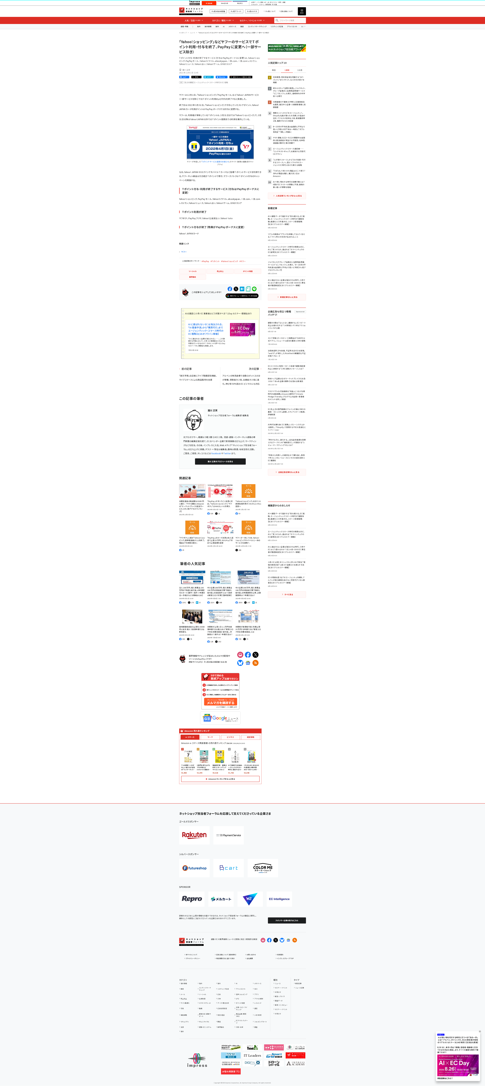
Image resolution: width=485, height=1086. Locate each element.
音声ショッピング (241, 994)
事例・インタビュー (281, 1005)
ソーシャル (202, 994)
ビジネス (230, 737)
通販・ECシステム (205, 1027)
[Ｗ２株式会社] (250, 899)
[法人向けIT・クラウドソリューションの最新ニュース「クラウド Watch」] (231, 1056)
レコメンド (257, 1003)
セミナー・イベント (281, 988)
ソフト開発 (259, 2)
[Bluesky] (282, 940)
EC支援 (274, 4)
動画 (200, 1008)
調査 (255, 1027)
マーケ (210, 737)
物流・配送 (221, 1015)
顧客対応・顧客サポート (205, 1015)
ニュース (192, 33)
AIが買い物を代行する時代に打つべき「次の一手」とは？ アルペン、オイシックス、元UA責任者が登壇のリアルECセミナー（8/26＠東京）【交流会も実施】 (458, 1040)
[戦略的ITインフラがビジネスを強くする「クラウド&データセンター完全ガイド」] (231, 1048)
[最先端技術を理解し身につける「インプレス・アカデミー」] (295, 1064)
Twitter (227, 453)
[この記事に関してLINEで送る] (254, 289)
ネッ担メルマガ (252, 11)
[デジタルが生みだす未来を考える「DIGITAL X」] (252, 1064)
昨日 (274, 70)
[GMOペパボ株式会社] (263, 868)
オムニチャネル (204, 1021)
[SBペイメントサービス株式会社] (228, 835)
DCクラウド (274, 2)
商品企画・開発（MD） (241, 1015)
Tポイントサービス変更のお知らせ (215, 161)
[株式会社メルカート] (221, 899)
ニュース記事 (299, 988)
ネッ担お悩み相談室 (218, 11)
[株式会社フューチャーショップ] (194, 868)
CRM (219, 999)
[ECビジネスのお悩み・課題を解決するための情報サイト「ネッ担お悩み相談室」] (231, 1072)
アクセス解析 (258, 999)
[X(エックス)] (255, 655)
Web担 (224, 661)
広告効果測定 (222, 1008)
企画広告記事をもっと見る (288, 472)
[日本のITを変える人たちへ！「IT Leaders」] (252, 1056)
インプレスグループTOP (285, 958)
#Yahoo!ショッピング (229, 261)
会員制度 (202, 999)
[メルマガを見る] (263, 940)
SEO (255, 989)
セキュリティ (185, 1021)
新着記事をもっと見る (288, 297)
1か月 (299, 70)
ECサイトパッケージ (242, 1021)
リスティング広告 (277, 26)
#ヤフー (243, 261)
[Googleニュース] (248, 663)
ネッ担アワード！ (236, 11)
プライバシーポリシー (193, 958)
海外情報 (208, 26)
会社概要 (250, 958)
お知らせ (278, 992)
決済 (182, 1027)
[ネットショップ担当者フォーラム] (191, 943)
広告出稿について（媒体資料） (226, 954)
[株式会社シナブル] (279, 899)
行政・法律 (239, 1027)
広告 (219, 994)
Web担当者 (224, 3)
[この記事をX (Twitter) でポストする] (236, 289)
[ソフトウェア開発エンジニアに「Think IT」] (252, 1048)
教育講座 (268, 4)
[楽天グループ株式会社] (194, 835)
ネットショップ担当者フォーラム (191, 11)
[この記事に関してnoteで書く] (248, 288)
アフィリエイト (292, 26)
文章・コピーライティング (241, 1008)
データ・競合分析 (223, 1003)
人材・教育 (257, 1015)
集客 (242, 26)
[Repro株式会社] (192, 899)
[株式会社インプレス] (197, 1060)
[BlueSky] (240, 663)
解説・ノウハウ (280, 996)
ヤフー (184, 251)
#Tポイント (215, 261)
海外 (198, 26)
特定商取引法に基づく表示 (225, 958)
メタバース (232, 26)
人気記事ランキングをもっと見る (289, 195)
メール (183, 994)
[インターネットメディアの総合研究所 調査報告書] (295, 1048)
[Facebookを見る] (269, 940)
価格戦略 (184, 1015)
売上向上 (184, 999)
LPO (237, 999)
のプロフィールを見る (220, 461)
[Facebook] (248, 655)
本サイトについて (191, 954)
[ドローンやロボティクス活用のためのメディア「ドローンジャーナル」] (274, 1064)
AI (224, 26)
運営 (255, 1008)
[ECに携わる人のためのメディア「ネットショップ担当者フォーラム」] (295, 1056)
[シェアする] (230, 289)
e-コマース (190, 737)
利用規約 (280, 954)
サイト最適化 (185, 1003)
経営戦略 (250, 737)
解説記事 (298, 983)
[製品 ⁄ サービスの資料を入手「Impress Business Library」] (231, 1064)
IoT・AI (266, 2)
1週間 (287, 70)
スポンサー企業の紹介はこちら (287, 920)
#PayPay (205, 261)
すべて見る (289, 594)
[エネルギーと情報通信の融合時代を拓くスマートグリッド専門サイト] (274, 1056)
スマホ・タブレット (205, 1003)
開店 (219, 1021)
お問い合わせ (251, 954)
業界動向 (220, 1027)
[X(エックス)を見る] (275, 940)
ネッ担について (270, 11)
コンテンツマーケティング (257, 26)
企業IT (253, 2)
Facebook (216, 453)
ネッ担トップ (183, 33)
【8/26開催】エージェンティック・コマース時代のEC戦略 (206, 82)
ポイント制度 (240, 1003)
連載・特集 (184, 26)
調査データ (278, 1001)
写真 (182, 1008)
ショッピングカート (260, 1021)
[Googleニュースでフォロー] (288, 940)
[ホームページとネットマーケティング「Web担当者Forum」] (274, 1048)
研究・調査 (281, 2)
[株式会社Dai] (228, 868)
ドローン (262, 4)
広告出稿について (286, 11)
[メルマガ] (240, 655)
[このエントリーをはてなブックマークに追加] (242, 289)
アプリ (256, 994)
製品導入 (240, 3)
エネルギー (254, 4)
